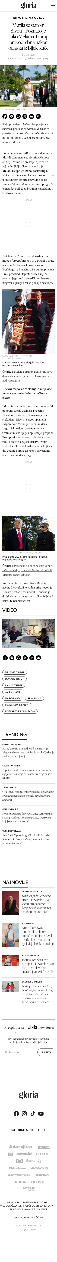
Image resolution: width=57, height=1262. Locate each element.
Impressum (12, 1202)
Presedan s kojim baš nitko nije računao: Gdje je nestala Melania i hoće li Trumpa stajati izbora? (27, 570)
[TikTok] (32, 1113)
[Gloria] (28, 5)
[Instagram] (24, 1113)
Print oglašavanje (21, 1209)
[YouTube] (40, 1114)
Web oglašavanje (11, 1206)
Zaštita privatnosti (35, 1202)
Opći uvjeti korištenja (39, 1206)
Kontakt (42, 1209)
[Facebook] (16, 1113)
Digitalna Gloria (31, 1130)
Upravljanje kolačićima (28, 1217)
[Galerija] (28, 88)
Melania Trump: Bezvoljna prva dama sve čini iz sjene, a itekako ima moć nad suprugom (27, 376)
